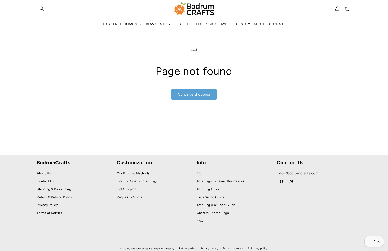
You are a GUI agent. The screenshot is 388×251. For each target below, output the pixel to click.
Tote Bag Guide (208, 189)
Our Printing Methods (133, 173)
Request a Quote (130, 197)
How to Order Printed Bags (137, 181)
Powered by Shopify (161, 248)
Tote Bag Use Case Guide (216, 205)
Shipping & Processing (54, 189)
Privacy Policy (47, 205)
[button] (42, 8)
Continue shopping (194, 94)
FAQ (200, 221)
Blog (200, 173)
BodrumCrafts (139, 248)
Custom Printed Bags (213, 213)
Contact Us (45, 181)
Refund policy (187, 248)
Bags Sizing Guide (210, 197)
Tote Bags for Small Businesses (221, 181)
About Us (44, 173)
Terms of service (233, 248)
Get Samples (127, 189)
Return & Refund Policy (54, 197)
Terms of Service (50, 213)
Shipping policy (258, 248)
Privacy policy (209, 248)
